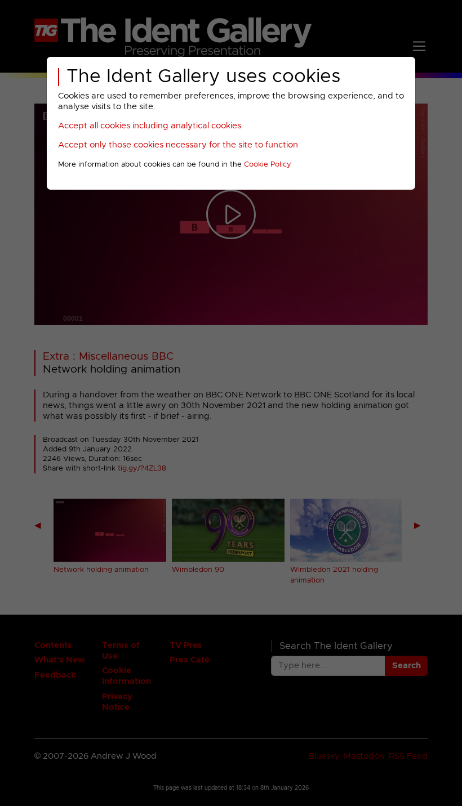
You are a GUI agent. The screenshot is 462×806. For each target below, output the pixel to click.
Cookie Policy (267, 164)
